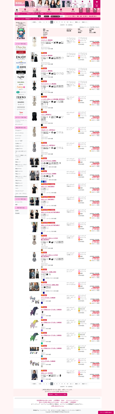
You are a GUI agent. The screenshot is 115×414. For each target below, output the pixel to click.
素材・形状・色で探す (82, 16)
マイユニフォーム (82, 5)
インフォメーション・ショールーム (21, 121)
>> (77, 22)
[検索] (39, 16)
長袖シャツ (17, 162)
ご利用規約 (73, 402)
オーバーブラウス (19, 133)
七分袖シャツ (18, 143)
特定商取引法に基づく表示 (44, 400)
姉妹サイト (84, 22)
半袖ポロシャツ (18, 183)
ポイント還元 (92, 32)
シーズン (80, 30)
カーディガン (18, 135)
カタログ (45, 34)
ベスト (16, 188)
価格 (90, 30)
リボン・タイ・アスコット (21, 194)
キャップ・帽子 (18, 140)
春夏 (16, 204)
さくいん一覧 (36, 18)
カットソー (17, 138)
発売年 (79, 32)
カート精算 (96, 5)
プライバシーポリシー (72, 400)
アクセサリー (18, 130)
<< (34, 22)
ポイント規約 (64, 402)
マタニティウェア (19, 191)
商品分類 (69, 30)
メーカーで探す (71, 16)
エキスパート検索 (75, 5)
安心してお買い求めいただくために (49, 402)
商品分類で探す (92, 16)
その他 (16, 159)
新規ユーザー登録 (55, 16)
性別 (79, 29)
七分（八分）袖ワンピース (21, 152)
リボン (44, 18)
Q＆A (62, 400)
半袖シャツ (17, 173)
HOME (16, 11)
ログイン (47, 16)
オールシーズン (18, 202)
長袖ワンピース (18, 171)
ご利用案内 (56, 400)
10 (67, 22)
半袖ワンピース (18, 185)
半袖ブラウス (18, 180)
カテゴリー (69, 29)
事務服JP (28, 18)
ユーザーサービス (89, 5)
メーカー (45, 32)
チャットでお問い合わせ (106, 412)
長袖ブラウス (18, 168)
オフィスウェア (18, 124)
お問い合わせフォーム (57, 406)
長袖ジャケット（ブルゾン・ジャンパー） (21, 165)
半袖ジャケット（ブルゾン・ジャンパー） (21, 177)
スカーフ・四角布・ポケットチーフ (21, 156)
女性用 (16, 210)
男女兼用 (17, 213)
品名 (44, 29)
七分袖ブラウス (18, 148)
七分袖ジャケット (19, 146)
